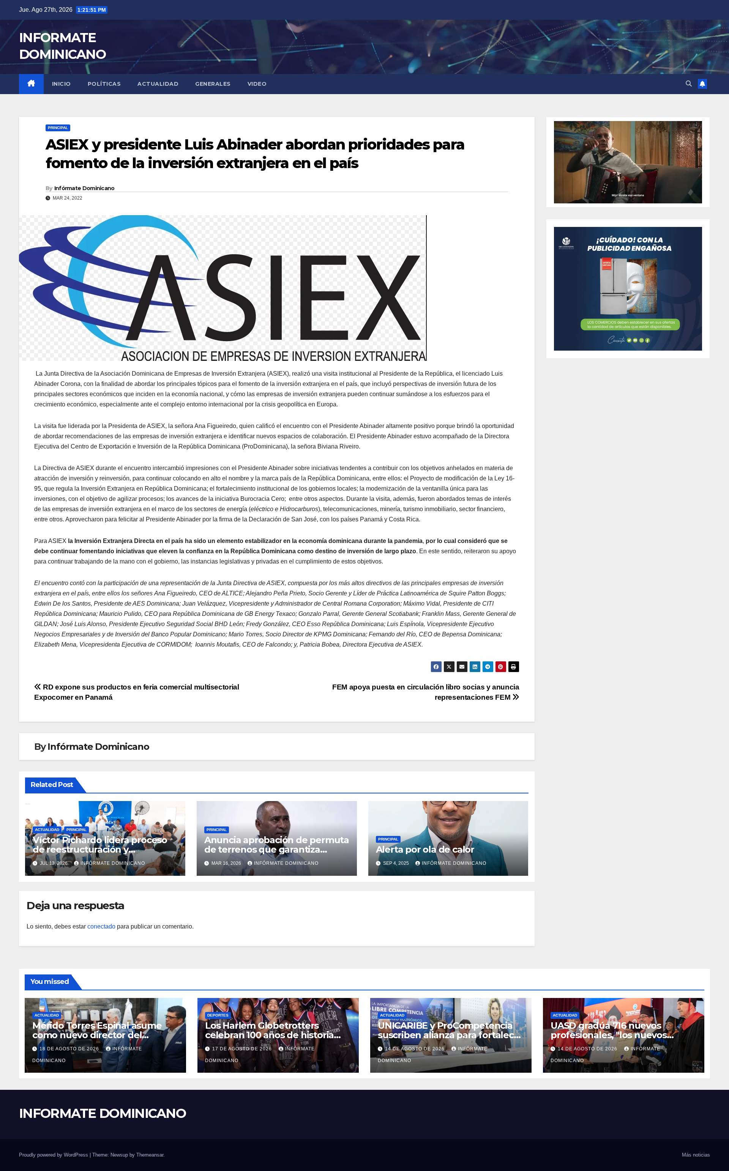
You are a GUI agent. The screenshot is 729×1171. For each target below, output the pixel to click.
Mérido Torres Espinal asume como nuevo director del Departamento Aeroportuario (98, 1035)
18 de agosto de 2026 (70, 1048)
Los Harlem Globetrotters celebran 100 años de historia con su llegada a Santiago (269, 1035)
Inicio (61, 83)
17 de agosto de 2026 (242, 1048)
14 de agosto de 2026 (415, 1048)
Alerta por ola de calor (425, 849)
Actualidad (157, 83)
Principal (58, 128)
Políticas (104, 83)
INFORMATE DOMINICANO (102, 1113)
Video (257, 83)
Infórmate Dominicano (84, 188)
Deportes (218, 1015)
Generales (213, 83)
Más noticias (696, 1155)
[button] (689, 83)
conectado (101, 926)
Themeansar (149, 1155)
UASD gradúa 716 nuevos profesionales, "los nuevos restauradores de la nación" (612, 1035)
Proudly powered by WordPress (54, 1155)
